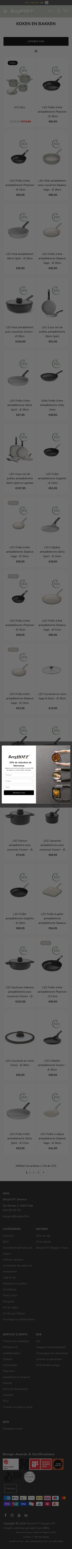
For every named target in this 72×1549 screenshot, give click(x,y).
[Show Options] (32, 781)
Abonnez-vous (19, 793)
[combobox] (18, 781)
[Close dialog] (68, 747)
